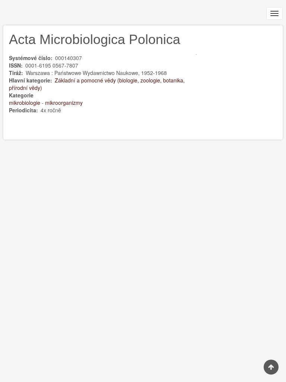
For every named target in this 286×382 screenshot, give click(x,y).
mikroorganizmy (64, 102)
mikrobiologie (24, 102)
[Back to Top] (271, 367)
